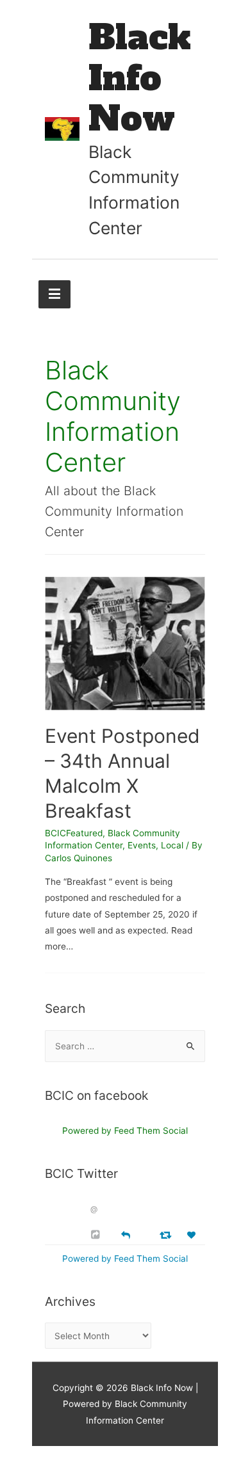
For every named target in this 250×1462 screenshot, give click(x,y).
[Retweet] (167, 1234)
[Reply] (125, 1234)
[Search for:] (125, 1046)
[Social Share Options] (97, 1234)
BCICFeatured (74, 833)
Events (142, 845)
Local (172, 845)
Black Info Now (139, 78)
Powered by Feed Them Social (125, 1130)
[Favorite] (193, 1235)
